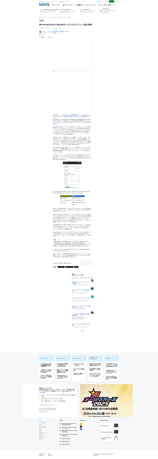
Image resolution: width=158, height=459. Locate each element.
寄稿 (40, 430)
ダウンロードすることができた (60, 122)
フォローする (50, 37)
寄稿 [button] (67, 1)
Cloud (41, 20)
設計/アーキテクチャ (68, 5)
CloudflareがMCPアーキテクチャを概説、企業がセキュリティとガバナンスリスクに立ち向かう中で (62, 377)
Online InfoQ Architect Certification (69, 427)
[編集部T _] (40, 37)
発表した (68, 120)
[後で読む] (60, 28)
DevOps (107, 358)
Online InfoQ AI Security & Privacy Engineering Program (69, 424)
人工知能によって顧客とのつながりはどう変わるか (79, 374)
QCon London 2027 (66, 444)
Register (111, 1)
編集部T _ (43, 37)
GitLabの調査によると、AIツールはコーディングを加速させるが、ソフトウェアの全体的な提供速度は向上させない (111, 365)
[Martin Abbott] (40, 32)
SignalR (55, 126)
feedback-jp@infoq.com (41, 455)
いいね (56, 28)
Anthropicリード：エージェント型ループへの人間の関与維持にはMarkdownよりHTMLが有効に (46, 371)
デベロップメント (55, 5)
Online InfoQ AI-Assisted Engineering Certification (70, 435)
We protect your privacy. (43, 411)
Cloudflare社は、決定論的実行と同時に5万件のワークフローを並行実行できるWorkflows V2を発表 (62, 365)
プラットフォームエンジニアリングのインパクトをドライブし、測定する (79, 364)
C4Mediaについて (42, 436)
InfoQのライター (42, 432)
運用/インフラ (111, 5)
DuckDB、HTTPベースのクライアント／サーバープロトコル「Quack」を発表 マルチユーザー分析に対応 (95, 375)
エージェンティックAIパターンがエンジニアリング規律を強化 (79, 369)
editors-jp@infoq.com (50, 455)
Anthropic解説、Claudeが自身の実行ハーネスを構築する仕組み (95, 369)
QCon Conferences (42, 426)
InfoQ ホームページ (42, 17)
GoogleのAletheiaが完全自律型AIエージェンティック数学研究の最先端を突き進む (95, 364)
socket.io (66, 214)
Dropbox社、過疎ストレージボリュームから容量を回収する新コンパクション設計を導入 (111, 378)
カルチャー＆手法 (102, 5)
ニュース (48, 17)
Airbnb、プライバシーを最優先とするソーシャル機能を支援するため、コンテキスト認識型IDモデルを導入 (62, 371)
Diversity (40, 438)
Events (40, 428)
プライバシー (96, 455)
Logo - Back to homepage (44, 4)
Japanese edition (61, 1)
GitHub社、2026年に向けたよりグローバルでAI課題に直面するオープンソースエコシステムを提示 (46, 377)
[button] (47, 409)
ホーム (40, 420)
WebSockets (57, 132)
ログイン (40, 424)
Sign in (117, 1)
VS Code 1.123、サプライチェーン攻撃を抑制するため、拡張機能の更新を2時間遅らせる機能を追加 (46, 365)
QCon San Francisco (66, 438)
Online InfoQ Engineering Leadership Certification (70, 431)
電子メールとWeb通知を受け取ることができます (69, 116)
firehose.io (61, 214)
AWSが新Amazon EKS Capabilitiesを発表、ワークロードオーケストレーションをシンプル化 (111, 372)
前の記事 (82, 330)
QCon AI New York (65, 441)
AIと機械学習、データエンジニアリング (85, 5)
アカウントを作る (42, 422)
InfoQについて (41, 434)
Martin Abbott (44, 31)
